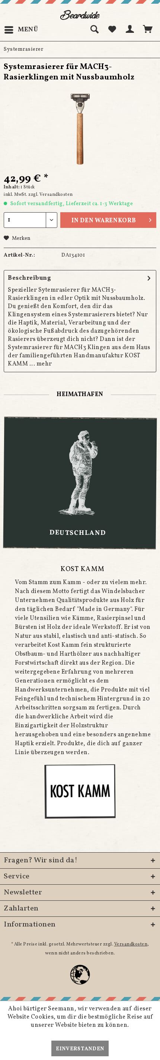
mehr (44, 364)
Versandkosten (131, 944)
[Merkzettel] (112, 29)
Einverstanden (80, 1049)
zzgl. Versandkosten (50, 195)
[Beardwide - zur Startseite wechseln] (80, 15)
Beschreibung (29, 278)
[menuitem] (21, 29)
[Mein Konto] (130, 29)
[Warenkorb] (148, 29)
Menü (28, 29)
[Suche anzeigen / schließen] (94, 29)
